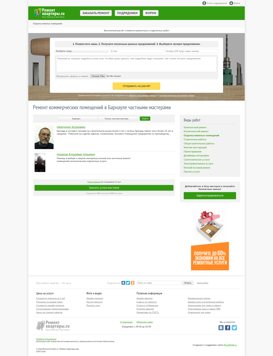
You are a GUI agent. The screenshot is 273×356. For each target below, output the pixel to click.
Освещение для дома (199, 312)
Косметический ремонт (196, 131)
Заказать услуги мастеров (104, 187)
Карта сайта (202, 283)
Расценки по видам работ (49, 302)
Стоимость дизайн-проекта (50, 305)
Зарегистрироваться (209, 195)
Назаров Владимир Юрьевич (76, 154)
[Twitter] (128, 283)
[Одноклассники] (132, 283)
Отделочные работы (195, 139)
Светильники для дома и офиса (204, 305)
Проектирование (193, 151)
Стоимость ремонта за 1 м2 (50, 298)
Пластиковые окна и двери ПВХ (204, 309)
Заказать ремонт (95, 13)
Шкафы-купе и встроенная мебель (206, 302)
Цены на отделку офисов (49, 312)
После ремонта (94, 302)
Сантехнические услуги (196, 159)
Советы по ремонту (146, 302)
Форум (150, 13)
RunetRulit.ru (230, 345)
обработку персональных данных (142, 95)
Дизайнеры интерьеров (196, 155)
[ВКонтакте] (123, 283)
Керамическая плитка (199, 298)
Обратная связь (144, 322)
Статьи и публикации (147, 305)
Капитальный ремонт (195, 127)
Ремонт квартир (93, 182)
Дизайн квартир (144, 298)
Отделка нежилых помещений (47, 23)
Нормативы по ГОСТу (147, 312)
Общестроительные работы (199, 143)
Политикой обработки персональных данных (177, 95)
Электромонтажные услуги (198, 163)
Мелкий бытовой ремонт (197, 167)
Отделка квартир (145, 309)
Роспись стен (93, 305)
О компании (126, 322)
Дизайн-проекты (94, 298)
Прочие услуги (192, 171)
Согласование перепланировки (52, 309)
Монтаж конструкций (195, 147)
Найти (145, 118)
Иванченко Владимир (71, 127)
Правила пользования (46, 339)
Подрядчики (127, 13)
